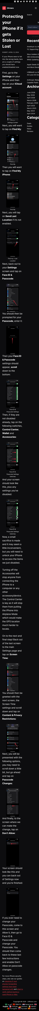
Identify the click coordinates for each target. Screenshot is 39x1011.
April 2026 (31, 98)
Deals (29, 123)
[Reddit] (21, 1)
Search (29, 15)
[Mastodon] (30, 1)
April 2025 (31, 106)
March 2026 (31, 100)
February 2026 (32, 103)
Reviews (30, 131)
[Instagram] (18, 1)
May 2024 (31, 111)
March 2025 (31, 108)
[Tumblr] (33, 1)
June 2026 (31, 92)
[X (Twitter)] (15, 1)
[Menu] (36, 8)
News (29, 129)
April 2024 (31, 114)
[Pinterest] (24, 1)
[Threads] (36, 1)
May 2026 (31, 95)
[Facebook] (27, 1)
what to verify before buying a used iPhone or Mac (12, 991)
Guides (29, 126)
